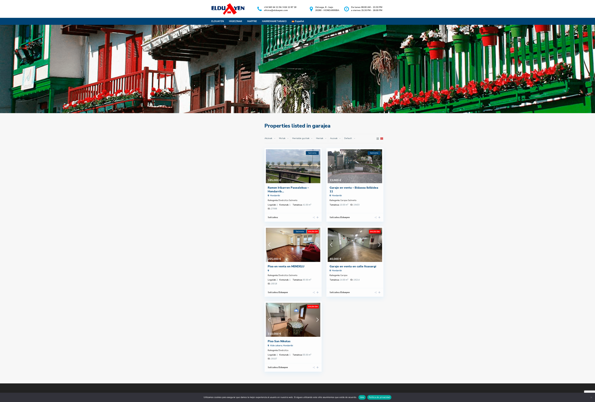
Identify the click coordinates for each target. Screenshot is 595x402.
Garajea (343, 200)
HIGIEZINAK (235, 21)
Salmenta (293, 200)
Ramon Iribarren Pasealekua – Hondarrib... (288, 189)
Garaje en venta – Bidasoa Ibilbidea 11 (354, 189)
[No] (591, 397)
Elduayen (345, 217)
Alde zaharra (276, 345)
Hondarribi (275, 195)
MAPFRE (252, 21)
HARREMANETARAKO (274, 21)
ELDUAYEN (217, 21)
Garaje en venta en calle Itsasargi (353, 266)
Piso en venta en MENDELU (286, 266)
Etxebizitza (283, 200)
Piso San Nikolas (279, 341)
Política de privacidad (379, 397)
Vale (362, 397)
